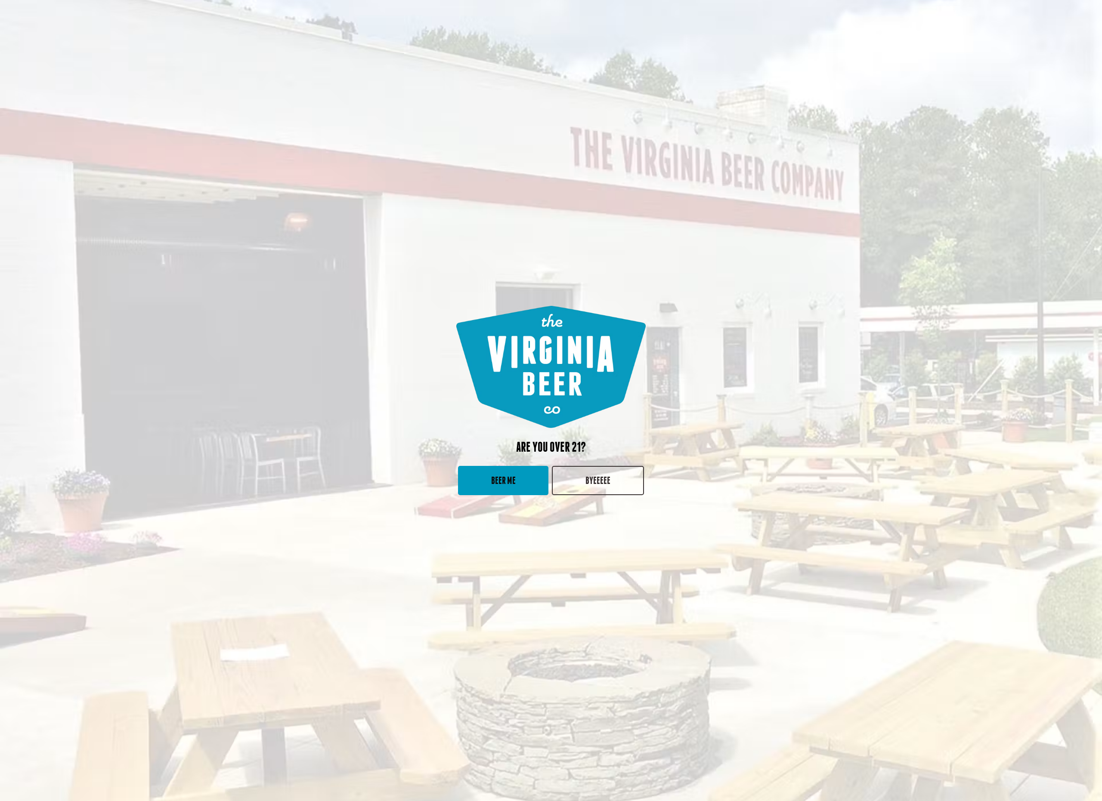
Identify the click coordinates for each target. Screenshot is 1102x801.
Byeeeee (597, 480)
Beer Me (503, 480)
